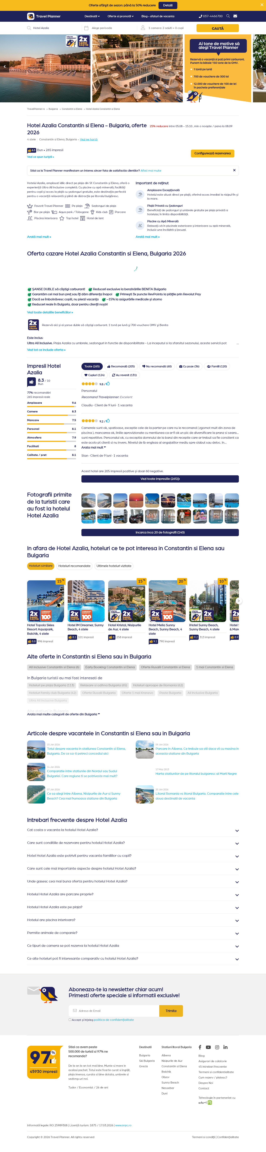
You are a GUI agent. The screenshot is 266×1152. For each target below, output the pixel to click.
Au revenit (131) (126, 375)
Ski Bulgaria (147, 1060)
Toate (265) (92, 366)
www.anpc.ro (123, 1125)
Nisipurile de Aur (172, 1060)
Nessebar (168, 1088)
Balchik (166, 1071)
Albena (166, 1055)
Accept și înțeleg (103, 1020)
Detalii (168, 5)
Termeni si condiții (203, 1137)
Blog (201, 1055)
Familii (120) (219, 366)
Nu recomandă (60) (159, 366)
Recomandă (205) (123, 366)
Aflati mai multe (151, 170)
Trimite (171, 1011)
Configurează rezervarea (213, 153)
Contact (204, 1088)
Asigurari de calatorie (213, 1061)
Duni (164, 1093)
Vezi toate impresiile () (159, 479)
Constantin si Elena (174, 1066)
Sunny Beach (170, 1082)
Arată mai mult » (39, 237)
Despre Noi (206, 1083)
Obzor (166, 1077)
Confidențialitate (228, 1137)
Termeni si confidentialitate (216, 1072)
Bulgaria (144, 1055)
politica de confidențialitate (114, 1020)
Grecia (143, 1066)
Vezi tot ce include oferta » (46, 350)
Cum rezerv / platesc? (213, 1077)
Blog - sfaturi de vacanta (158, 16)
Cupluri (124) (96, 375)
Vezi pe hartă (89, 139)
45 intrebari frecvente (213, 1066)
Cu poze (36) (191, 366)
